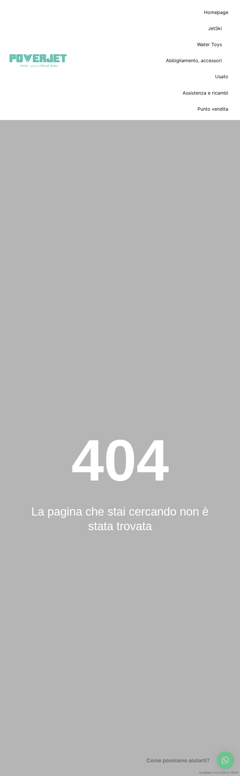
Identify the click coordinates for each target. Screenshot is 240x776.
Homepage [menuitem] (216, 12)
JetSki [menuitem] (215, 28)
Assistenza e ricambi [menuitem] (205, 93)
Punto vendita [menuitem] (213, 109)
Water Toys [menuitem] (209, 44)
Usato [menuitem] (221, 76)
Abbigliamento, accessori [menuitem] (194, 60)
